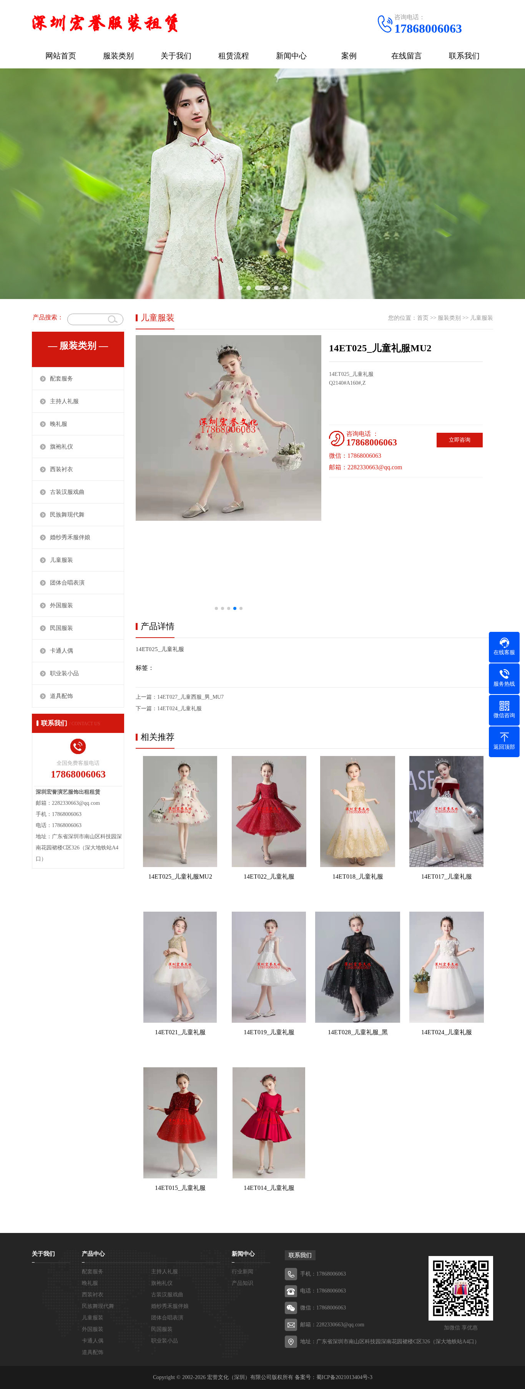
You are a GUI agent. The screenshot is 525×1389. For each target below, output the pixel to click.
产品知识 (242, 1283)
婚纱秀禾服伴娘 (70, 537)
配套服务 (61, 378)
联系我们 (464, 56)
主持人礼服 (64, 401)
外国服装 (61, 605)
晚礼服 (58, 424)
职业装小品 (64, 673)
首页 (423, 318)
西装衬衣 (61, 469)
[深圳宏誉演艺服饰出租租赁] (105, 21)
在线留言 (406, 56)
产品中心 (93, 1254)
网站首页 (60, 56)
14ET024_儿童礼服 (179, 708)
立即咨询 (459, 440)
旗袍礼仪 (61, 447)
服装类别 (118, 56)
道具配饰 (61, 696)
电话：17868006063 (323, 1291)
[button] (216, 608)
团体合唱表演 (67, 583)
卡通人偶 (61, 651)
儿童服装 (61, 560)
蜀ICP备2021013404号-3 (344, 1377)
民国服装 (61, 628)
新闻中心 (291, 56)
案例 (349, 56)
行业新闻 (242, 1271)
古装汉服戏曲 (67, 492)
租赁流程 (233, 56)
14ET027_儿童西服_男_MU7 (190, 697)
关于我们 (176, 56)
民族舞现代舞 (67, 515)
